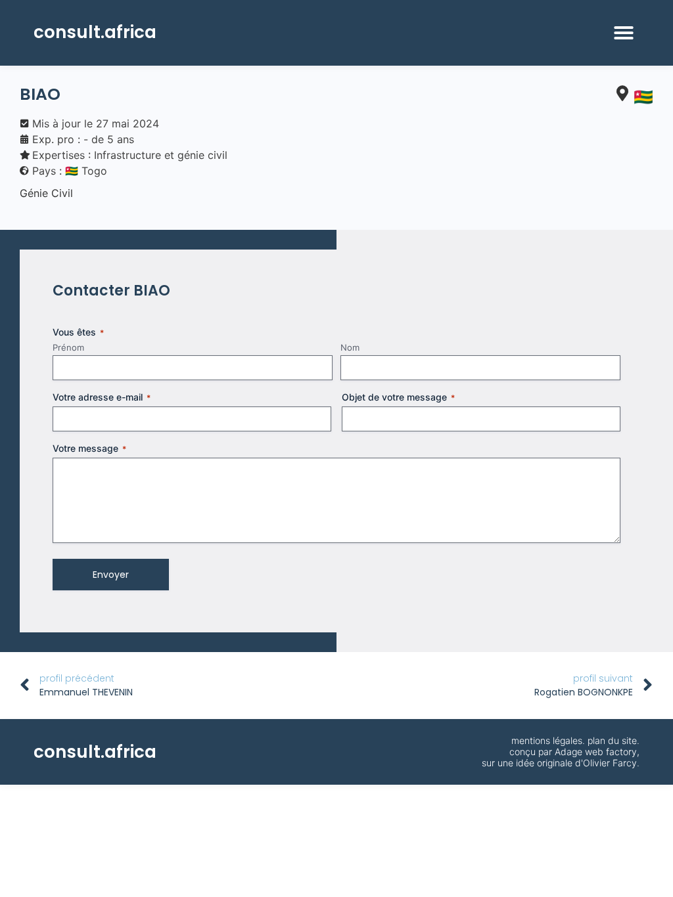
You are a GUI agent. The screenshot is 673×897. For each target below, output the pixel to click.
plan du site (612, 740)
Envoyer (111, 574)
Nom (350, 347)
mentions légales (546, 740)
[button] (623, 33)
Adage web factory (596, 751)
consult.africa (95, 32)
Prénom (68, 347)
